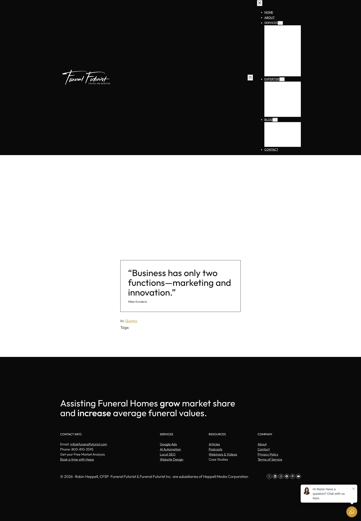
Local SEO (167, 454)
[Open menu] (250, 77)
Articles (214, 444)
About (262, 444)
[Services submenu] (280, 23)
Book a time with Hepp (77, 459)
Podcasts (215, 449)
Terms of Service (270, 459)
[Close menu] (259, 3)
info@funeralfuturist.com (88, 444)
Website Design (171, 459)
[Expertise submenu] (282, 79)
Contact (264, 449)
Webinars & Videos (223, 454)
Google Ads (168, 444)
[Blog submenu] (275, 120)
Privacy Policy (268, 454)
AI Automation (170, 449)
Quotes (131, 320)
